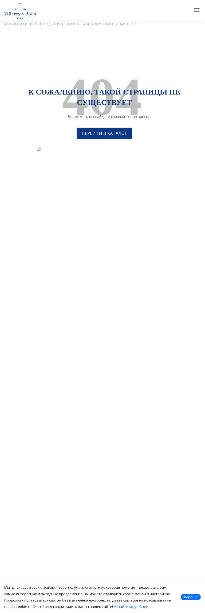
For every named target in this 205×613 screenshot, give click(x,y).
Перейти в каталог (104, 133)
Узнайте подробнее (131, 606)
